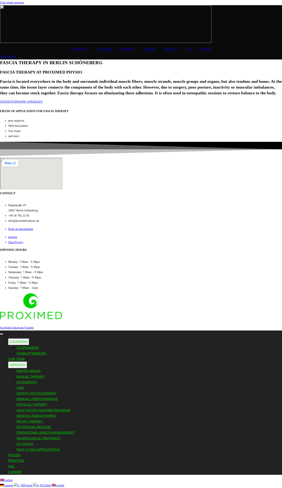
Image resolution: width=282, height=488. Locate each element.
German (9, 485)
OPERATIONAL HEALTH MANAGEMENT (45, 432)
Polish (48, 485)
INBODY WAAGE (29, 371)
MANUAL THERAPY (31, 376)
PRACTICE (171, 49)
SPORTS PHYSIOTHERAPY (37, 393)
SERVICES (127, 49)
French (28, 485)
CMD (20, 388)
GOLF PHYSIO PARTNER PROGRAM (43, 410)
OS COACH (25, 444)
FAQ (189, 49)
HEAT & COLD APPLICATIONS (38, 449)
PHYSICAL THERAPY (32, 404)
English (8, 480)
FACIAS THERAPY (30, 421)
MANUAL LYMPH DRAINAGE (37, 399)
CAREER (205, 49)
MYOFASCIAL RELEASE (34, 427)
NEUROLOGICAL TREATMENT (39, 438)
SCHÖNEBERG (28, 347)
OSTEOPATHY (27, 382)
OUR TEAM (104, 49)
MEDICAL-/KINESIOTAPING (36, 416)
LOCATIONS (79, 49)
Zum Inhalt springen (12, 2)
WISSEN (150, 49)
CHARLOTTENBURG (32, 353)
